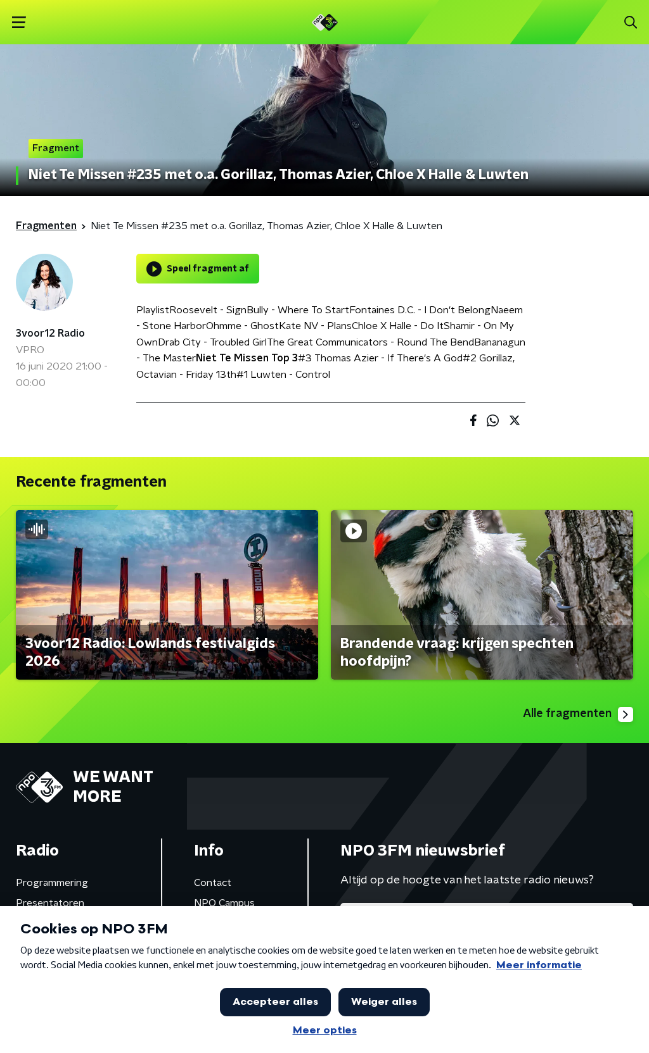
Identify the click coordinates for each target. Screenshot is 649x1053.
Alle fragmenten (567, 714)
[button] (18, 22)
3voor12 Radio (50, 333)
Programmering (52, 883)
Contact (212, 883)
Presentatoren (50, 903)
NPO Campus (224, 903)
